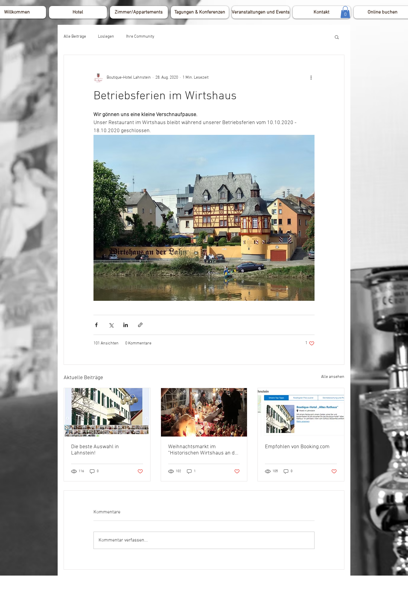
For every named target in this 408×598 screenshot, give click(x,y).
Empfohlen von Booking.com (297, 447)
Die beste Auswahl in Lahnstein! (95, 450)
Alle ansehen (332, 376)
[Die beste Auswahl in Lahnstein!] (107, 412)
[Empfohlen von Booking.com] (301, 412)
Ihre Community (140, 36)
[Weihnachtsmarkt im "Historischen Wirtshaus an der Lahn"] (204, 412)
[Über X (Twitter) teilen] (111, 325)
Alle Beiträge (75, 36)
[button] (345, 12)
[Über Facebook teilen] (96, 325)
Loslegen (106, 36)
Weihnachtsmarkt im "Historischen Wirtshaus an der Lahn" (204, 450)
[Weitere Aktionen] (311, 77)
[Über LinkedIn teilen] (125, 325)
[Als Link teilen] (140, 325)
